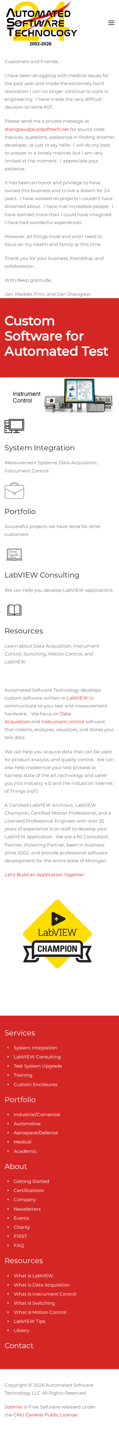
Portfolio (20, 1099)
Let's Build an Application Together (44, 874)
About (16, 1166)
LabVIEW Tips (29, 1321)
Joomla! (14, 1407)
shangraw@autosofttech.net (37, 129)
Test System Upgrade (38, 1066)
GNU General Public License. (45, 1415)
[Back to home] (41, 23)
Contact (19, 1345)
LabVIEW (77, 698)
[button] (111, 23)
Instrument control (62, 721)
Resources (24, 1260)
